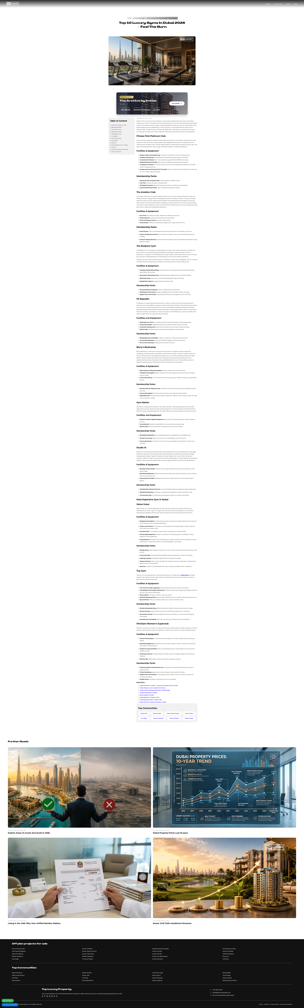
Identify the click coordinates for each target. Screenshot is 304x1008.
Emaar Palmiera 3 (157, 959)
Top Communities (116, 151)
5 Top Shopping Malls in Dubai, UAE (151, 699)
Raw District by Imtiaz (229, 948)
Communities (278, 4)
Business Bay (157, 713)
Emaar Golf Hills (157, 954)
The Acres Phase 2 (87, 959)
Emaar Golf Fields (228, 951)
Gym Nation (114, 140)
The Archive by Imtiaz (18, 948)
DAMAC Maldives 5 (87, 956)
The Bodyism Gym (116, 134)
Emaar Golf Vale (157, 951)
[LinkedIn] (42, 996)
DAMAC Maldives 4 (228, 954)
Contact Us (267, 1004)
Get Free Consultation (9, 1004)
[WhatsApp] (54, 996)
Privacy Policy (275, 1004)
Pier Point (226, 956)
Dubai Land (143, 713)
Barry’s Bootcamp (116, 138)
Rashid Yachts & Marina (230, 980)
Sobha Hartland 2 (17, 972)
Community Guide (138, 18)
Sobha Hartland (87, 972)
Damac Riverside (158, 718)
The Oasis (85, 978)
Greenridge (15, 959)
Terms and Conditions (286, 1004)
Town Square (226, 975)
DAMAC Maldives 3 (17, 956)
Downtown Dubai (157, 972)
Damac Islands (174, 718)
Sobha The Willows (17, 954)
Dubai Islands (189, 718)
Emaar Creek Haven (88, 954)
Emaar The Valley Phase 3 (160, 956)
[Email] (56, 996)
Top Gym (113, 147)
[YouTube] (52, 996)
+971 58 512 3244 (218, 990)
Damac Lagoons (157, 980)
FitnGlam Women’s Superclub (119, 149)
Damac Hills (85, 975)
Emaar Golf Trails (87, 948)
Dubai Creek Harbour (173, 713)
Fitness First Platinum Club (118, 125)
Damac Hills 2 (189, 713)
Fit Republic (114, 136)
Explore (288, 4)
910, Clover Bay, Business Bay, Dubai (223, 995)
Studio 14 (113, 143)
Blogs (296, 4)
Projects (267, 4)
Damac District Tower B (89, 951)
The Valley (144, 718)
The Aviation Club (116, 129)
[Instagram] (47, 996)
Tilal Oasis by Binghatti (18, 951)
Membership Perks (116, 127)
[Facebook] (44, 996)
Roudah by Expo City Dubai (160, 948)
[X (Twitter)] (49, 996)
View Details (176, 103)
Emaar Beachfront (87, 980)
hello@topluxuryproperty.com (222, 992)
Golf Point (226, 959)
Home (129, 18)
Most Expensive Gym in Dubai (119, 145)
